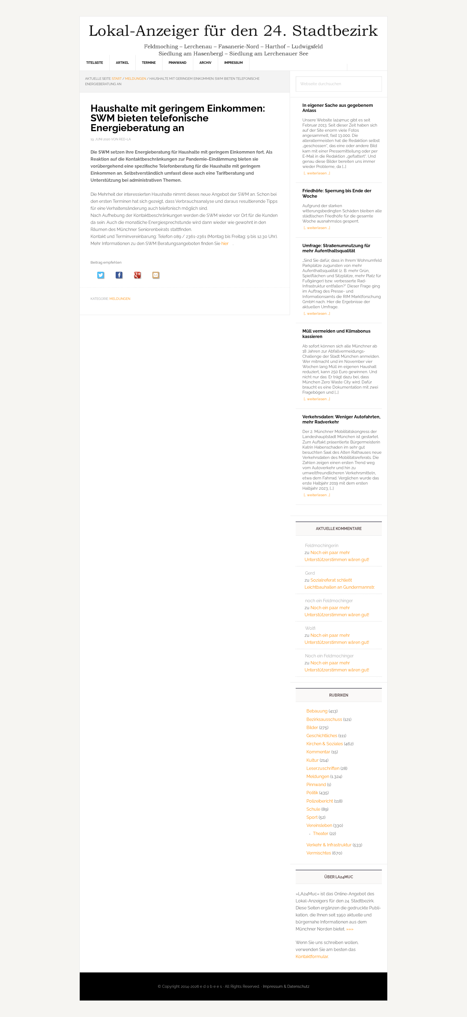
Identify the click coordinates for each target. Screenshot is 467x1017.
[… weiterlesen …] (317, 173)
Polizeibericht (319, 801)
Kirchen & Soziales (324, 743)
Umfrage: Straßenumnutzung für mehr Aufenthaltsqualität (336, 248)
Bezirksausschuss (324, 719)
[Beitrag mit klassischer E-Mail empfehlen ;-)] (155, 275)
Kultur (312, 760)
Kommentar (318, 751)
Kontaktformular (312, 956)
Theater (320, 833)
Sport (312, 817)
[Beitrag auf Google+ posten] (140, 275)
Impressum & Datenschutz (286, 986)
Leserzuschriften (322, 768)
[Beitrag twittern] (103, 275)
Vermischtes (318, 853)
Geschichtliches (321, 735)
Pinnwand (316, 784)
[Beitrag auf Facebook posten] (121, 275)
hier (225, 243)
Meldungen (119, 299)
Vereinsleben (319, 825)
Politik (312, 792)
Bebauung (317, 711)
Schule (313, 809)
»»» (349, 929)
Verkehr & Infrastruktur (329, 844)
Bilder (312, 727)
